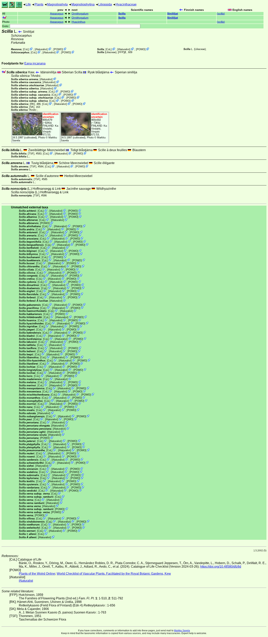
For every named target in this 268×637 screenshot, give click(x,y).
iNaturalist (41, 49)
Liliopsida (105, 4)
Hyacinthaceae (126, 4)
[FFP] (121, 52)
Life (28, 4)
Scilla (122, 13)
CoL (26, 49)
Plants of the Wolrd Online (37, 573)
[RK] (32, 104)
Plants (39, 4)
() (221, 13)
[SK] (31, 106)
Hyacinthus (78, 21)
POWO (58, 49)
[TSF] (31, 153)
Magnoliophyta (57, 4)
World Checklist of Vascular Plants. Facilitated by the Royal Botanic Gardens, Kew (114, 573)
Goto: (6, 26)
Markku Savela (182, 630)
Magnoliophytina (83, 4)
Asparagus (56, 13)
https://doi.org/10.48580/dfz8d (220, 566)
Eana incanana (35, 63)
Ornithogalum (80, 13)
